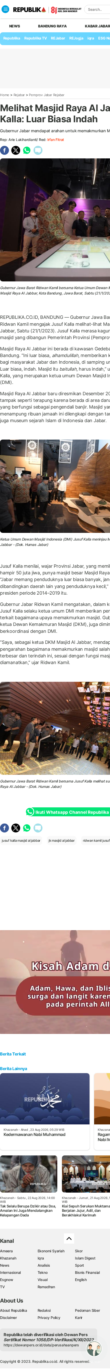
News (4, 1265)
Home (4, 95)
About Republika (13, 1310)
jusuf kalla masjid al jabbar (21, 840)
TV (2, 1287)
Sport (79, 1265)
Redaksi (44, 1310)
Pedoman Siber (87, 1310)
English (81, 1279)
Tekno (43, 1272)
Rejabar (19, 95)
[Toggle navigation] (5, 9)
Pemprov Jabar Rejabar (46, 95)
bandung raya (52, 26)
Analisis (44, 1265)
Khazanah (8, 1258)
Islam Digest (85, 1258)
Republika (11, 38)
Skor (78, 1251)
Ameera (6, 1251)
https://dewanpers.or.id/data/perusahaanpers (41, 1345)
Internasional (10, 1272)
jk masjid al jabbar (62, 840)
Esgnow (6, 1279)
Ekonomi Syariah (51, 1251)
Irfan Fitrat (55, 139)
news (14, 26)
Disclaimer (8, 1317)
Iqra (41, 1258)
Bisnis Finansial (87, 1272)
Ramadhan (46, 1287)
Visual (43, 1279)
